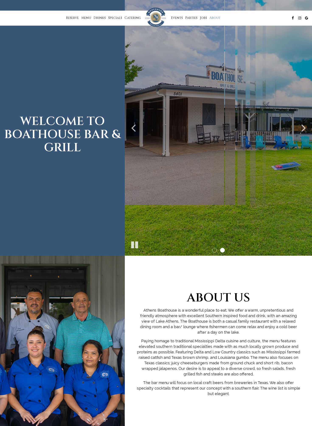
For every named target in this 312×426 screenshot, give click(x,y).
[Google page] (306, 18)
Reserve (72, 18)
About (215, 18)
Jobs (203, 18)
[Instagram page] (299, 18)
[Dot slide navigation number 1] (214, 250)
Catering (133, 18)
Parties (191, 18)
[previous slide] (133, 127)
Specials (115, 18)
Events (177, 18)
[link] (156, 17)
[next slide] (303, 127)
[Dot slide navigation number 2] (222, 250)
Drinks (100, 18)
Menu (86, 18)
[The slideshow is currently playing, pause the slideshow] (134, 244)
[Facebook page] (293, 18)
